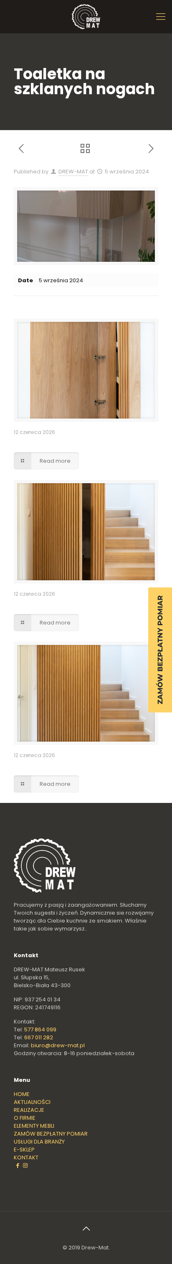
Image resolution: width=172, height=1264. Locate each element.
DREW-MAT (73, 172)
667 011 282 (38, 1037)
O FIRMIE (24, 1118)
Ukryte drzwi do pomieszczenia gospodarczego (86, 765)
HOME (22, 1094)
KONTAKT (26, 1157)
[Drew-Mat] (86, 16)
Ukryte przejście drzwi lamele (58, 604)
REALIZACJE (29, 1110)
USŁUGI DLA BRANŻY (39, 1142)
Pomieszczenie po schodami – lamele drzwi (79, 442)
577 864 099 (40, 1029)
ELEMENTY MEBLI (34, 1126)
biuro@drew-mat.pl (58, 1045)
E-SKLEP (24, 1150)
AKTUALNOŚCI (32, 1102)
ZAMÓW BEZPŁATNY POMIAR (51, 1134)
